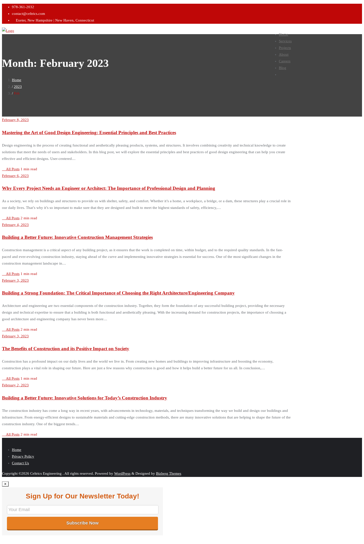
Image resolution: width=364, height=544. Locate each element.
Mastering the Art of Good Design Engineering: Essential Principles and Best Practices (89, 132)
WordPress (122, 473)
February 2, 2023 (15, 385)
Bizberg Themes (168, 473)
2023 (18, 87)
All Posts (12, 169)
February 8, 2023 (15, 120)
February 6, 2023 (15, 176)
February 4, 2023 (15, 225)
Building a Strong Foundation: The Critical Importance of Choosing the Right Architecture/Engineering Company (118, 293)
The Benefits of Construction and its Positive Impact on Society (65, 348)
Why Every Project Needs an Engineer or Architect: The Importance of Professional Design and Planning (108, 188)
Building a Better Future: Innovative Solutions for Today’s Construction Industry (84, 397)
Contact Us (20, 463)
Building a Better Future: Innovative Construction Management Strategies (77, 237)
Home (16, 80)
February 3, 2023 (15, 280)
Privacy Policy (23, 456)
